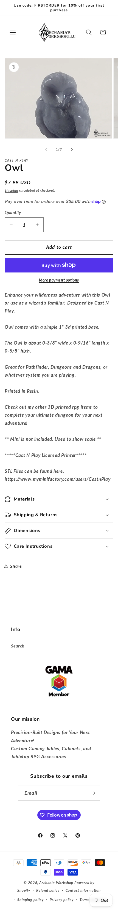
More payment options (59, 280)
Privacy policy (62, 900)
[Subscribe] (93, 793)
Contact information (83, 890)
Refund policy (47, 890)
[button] (13, 32)
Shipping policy (30, 900)
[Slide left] (46, 149)
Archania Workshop (56, 883)
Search (18, 645)
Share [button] (16, 566)
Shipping (11, 190)
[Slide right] (72, 149)
